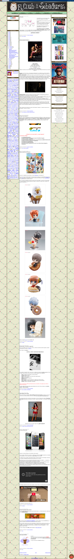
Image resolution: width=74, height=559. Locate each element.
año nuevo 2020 (13, 84)
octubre (10, 48)
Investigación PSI (9, 115)
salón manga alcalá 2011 (10, 157)
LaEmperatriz (16, 71)
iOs (13, 115)
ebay (12, 98)
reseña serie (10, 151)
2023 (9, 34)
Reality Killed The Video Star (14, 140)
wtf (12, 176)
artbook (18, 84)
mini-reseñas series (13, 128)
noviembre (10, 47)
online (9, 132)
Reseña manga (16, 149)
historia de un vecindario (13, 112)
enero (10, 64)
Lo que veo (15, 122)
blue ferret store (9, 88)
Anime (11, 80)
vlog (12, 175)
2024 (9, 33)
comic (18, 93)
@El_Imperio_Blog (38, 527)
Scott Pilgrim (9, 161)
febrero (10, 63)
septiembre (11, 58)
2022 (9, 35)
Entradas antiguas (48, 552)
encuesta (10, 99)
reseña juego (11, 148)
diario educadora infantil (12, 96)
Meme (9, 126)
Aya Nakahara (14, 85)
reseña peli (12, 150)
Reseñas (38, 12)
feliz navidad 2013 (15, 104)
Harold (8, 112)
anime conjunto (15, 80)
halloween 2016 (16, 111)
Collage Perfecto (14, 93)
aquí (22, 177)
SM (14, 162)
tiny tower (8, 167)
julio (10, 60)
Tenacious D (13, 165)
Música (11, 130)
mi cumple (17, 126)
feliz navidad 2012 (9, 104)
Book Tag (8, 89)
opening (12, 132)
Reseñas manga (15, 153)
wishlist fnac (16, 175)
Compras (15, 94)
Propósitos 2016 (9, 138)
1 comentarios (31, 548)
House (18, 112)
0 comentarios (31, 388)
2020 (9, 37)
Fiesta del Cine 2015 (12, 107)
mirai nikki (14, 129)
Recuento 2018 (9, 144)
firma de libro (12, 108)
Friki (16, 109)
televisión (8, 165)
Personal (9, 135)
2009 (9, 66)
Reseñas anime (15, 152)
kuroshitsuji (8, 118)
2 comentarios (31, 504)
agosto (10, 59)
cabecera (17, 90)
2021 (9, 36)
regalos (18, 145)
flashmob (17, 108)
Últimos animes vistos (14, 171)
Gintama (23, 342)
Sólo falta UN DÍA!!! (12, 57)
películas (14, 134)
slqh (12, 162)
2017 (9, 40)
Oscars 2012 (14, 133)
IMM (16, 113)
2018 (9, 39)
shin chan (17, 161)
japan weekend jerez (13, 116)
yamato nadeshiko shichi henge (12, 177)
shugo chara (8, 162)
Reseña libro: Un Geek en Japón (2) (26, 346)
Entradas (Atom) (26, 554)
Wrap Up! (8, 176)
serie (13, 161)
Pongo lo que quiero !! (12, 51)
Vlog (30, 12)
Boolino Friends (13, 89)
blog (16, 87)
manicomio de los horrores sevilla (15, 125)
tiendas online (16, 166)
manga (10, 124)
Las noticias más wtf (15, 118)
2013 (9, 43)
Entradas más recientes (23, 552)
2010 (9, 65)
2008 (9, 67)
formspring (8, 109)
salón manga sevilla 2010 (11, 160)
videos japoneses (14, 174)
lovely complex (16, 123)
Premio (13, 136)
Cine (13, 91)
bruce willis (13, 90)
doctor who (8, 97)
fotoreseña (12, 109)
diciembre (10, 46)
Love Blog (12, 123)
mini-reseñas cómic (10, 127)
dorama (16, 97)
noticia (10, 131)
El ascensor (16, 98)
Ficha (8, 107)
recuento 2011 (16, 142)
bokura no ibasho (15, 88)
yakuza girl (16, 176)
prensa (15, 137)
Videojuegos (11, 173)
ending (14, 99)
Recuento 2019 (15, 144)
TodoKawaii (36, 175)
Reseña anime (15, 146)
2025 (9, 32)
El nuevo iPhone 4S (12, 55)
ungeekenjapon (9, 172)
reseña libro (25, 389)
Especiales (46, 12)
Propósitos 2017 (15, 138)
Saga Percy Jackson (15, 156)
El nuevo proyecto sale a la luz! (13, 56)
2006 (9, 68)
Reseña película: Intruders (13, 50)
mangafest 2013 (15, 124)
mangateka (8, 125)
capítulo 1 (29, 348)
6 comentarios (31, 529)
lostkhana (8, 123)
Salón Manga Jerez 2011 (12, 54)
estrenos (12, 102)
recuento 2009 (17, 141)
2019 (9, 38)
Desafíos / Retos (57, 12)
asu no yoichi (9, 85)
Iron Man (16, 115)
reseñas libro (9, 153)
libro (18, 119)
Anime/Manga (9, 81)
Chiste (9, 91)
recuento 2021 (14, 145)
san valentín (17, 160)
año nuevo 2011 (13, 82)
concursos (9, 95)
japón (18, 116)
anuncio (15, 81)
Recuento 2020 (9, 145)
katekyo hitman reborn (15, 117)
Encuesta (10, 49)
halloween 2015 (11, 111)
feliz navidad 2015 (14, 105)
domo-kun (12, 97)
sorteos (17, 163)
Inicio (15, 12)
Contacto (23, 12)
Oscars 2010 (9, 133)
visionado (8, 175)
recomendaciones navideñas (10, 141)
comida (10, 94)
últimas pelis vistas (13, 170)
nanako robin (17, 130)
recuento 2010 (10, 142)
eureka (17, 102)
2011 (9, 45)
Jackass (8, 116)
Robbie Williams (10, 155)
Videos (17, 173)
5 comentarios (31, 341)
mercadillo (12, 126)
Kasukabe (10, 117)
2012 (9, 44)
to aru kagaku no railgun (14, 167)
